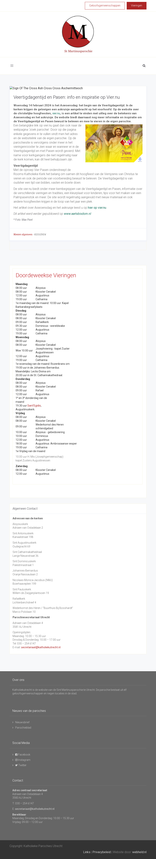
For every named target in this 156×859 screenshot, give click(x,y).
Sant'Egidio (34, 405)
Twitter (22, 765)
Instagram (24, 759)
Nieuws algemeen (23, 234)
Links (86, 852)
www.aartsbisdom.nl (77, 214)
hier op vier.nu (97, 207)
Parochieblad (23, 727)
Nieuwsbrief (22, 722)
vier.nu (56, 113)
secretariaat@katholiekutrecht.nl (40, 647)
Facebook (24, 754)
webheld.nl (139, 852)
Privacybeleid (101, 852)
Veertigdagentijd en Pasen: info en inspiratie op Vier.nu (67, 97)
